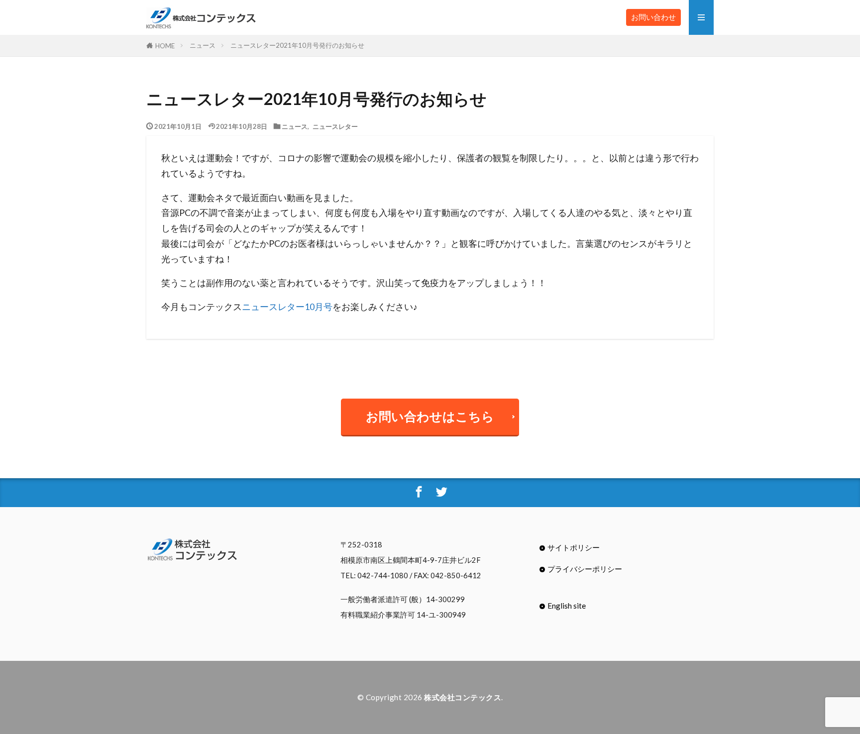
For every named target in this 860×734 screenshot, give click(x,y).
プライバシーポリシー (584, 568)
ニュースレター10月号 (287, 307)
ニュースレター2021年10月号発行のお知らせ (297, 45)
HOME (165, 45)
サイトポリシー (573, 547)
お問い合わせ (653, 16)
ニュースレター (335, 126)
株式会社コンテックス (462, 697)
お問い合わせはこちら (430, 416)
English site (566, 605)
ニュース (202, 45)
